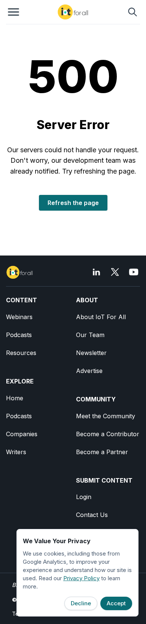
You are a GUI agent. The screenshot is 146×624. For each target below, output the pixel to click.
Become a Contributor (107, 434)
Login (83, 497)
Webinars (19, 317)
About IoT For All (101, 317)
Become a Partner (102, 452)
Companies (21, 434)
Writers (16, 452)
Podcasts (19, 335)
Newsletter (91, 353)
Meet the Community (105, 416)
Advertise (89, 370)
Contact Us (92, 515)
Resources (21, 353)
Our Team (90, 335)
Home (14, 398)
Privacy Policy (81, 578)
